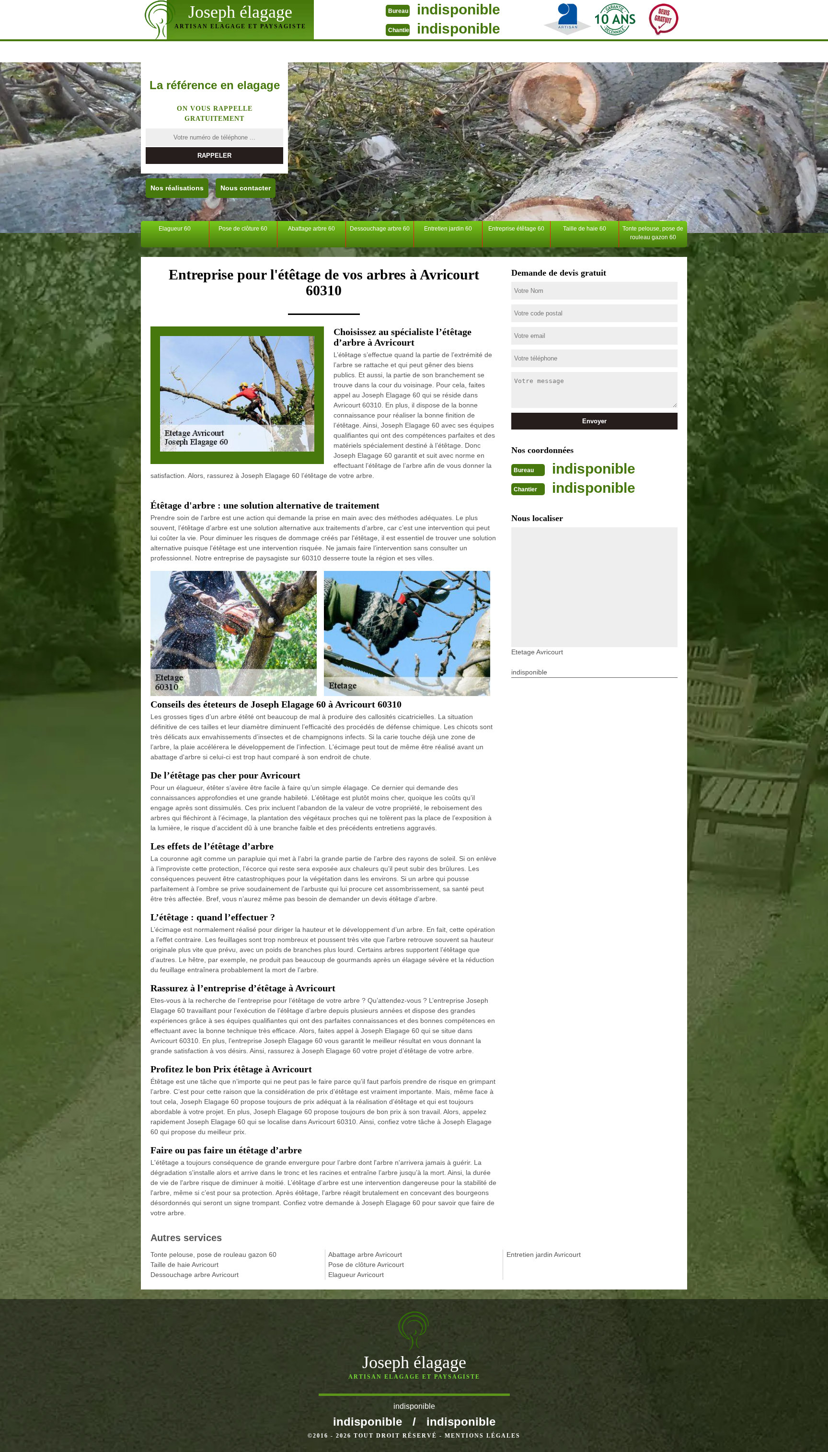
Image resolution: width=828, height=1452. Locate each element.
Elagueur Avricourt (356, 1274)
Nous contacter (245, 188)
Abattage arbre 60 (311, 228)
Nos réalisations (177, 188)
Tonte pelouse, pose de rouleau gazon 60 (652, 233)
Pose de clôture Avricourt (366, 1264)
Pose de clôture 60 (242, 228)
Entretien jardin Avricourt (543, 1254)
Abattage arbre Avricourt (365, 1254)
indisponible (458, 9)
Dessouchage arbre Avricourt (194, 1274)
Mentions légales (482, 1435)
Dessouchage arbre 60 (380, 228)
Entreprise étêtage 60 (516, 228)
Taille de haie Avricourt (184, 1264)
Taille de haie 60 (584, 228)
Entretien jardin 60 (448, 228)
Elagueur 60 (175, 228)
